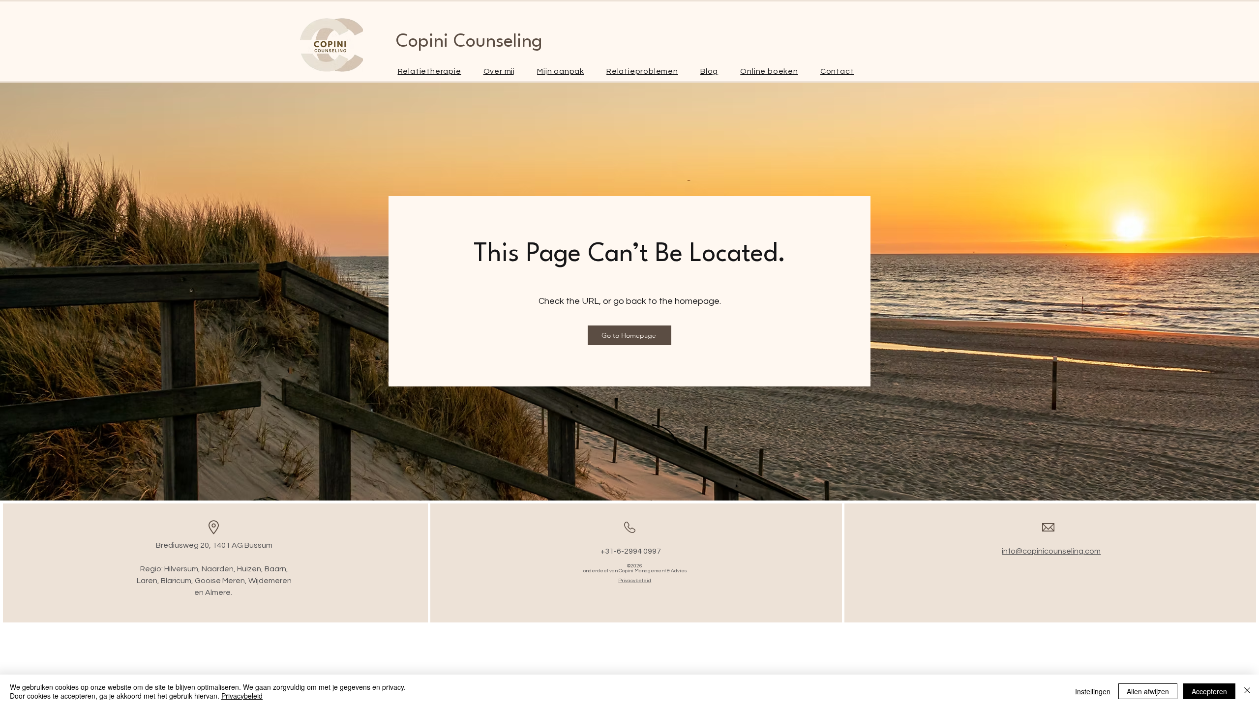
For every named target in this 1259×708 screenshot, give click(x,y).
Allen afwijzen (1148, 691)
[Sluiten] (1247, 691)
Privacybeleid (242, 696)
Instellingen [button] (1092, 691)
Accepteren (1209, 691)
